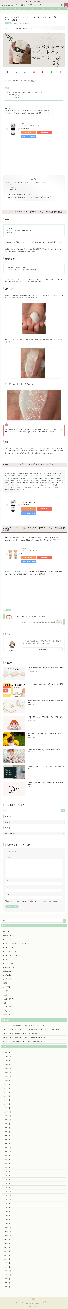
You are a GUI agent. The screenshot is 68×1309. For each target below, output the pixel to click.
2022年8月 (6, 1160)
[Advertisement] (34, 158)
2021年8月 (6, 1207)
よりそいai (8, 939)
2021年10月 (7, 1199)
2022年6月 (6, 1168)
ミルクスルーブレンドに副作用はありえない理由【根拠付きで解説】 (25, 1037)
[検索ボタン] (62, 5)
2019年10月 (7, 1275)
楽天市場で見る (44, 132)
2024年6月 (6, 1092)
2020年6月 (6, 1251)
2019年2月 (6, 1287)
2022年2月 (6, 1183)
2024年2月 (6, 1104)
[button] (7, 72)
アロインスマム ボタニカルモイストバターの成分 (24, 194)
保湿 (11, 185)
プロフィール (10, 1302)
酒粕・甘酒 (8, 1015)
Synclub (7, 931)
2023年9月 (6, 1124)
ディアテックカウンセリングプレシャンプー (19, 943)
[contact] (37, 1299)
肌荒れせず (13, 187)
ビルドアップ (8, 947)
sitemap (27, 1302)
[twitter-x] (33, 1299)
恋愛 (5, 983)
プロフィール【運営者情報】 (34, 1303)
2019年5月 (6, 1279)
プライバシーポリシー (55, 1302)
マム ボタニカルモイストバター (31, 126)
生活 (5, 995)
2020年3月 (6, 1263)
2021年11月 (7, 1195)
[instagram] (35, 1299)
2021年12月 (7, 1191)
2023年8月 (6, 1128)
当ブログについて (36, 1302)
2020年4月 (6, 1259)
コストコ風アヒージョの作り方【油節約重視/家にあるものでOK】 (24, 1026)
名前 (7, 881)
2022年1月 (6, 1187)
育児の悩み (8, 1007)
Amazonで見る (28, 132)
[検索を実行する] (63, 810)
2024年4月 (6, 1096)
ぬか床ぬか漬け (9, 935)
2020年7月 (6, 1247)
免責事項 (45, 1302)
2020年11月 (7, 1231)
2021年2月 (6, 1219)
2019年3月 (6, 1283)
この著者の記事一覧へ (42, 649)
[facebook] (31, 1299)
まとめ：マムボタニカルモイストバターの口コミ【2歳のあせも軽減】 (31, 197)
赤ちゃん (8, 23)
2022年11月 (7, 1148)
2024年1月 (6, 1108)
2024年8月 (6, 1084)
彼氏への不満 (8, 979)
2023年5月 (6, 1136)
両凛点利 (12, 650)
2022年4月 (6, 1175)
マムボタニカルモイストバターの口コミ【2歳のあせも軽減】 (28, 182)
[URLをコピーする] (60, 72)
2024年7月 (6, 1088)
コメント (8, 857)
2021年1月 (6, 1223)
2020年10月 (7, 1235)
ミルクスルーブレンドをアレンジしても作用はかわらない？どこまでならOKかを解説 (31, 1030)
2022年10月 (7, 1152)
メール (7, 887)
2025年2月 (6, 1060)
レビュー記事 (8, 963)
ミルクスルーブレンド (11, 955)
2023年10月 (7, 1120)
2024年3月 (6, 1100)
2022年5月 (6, 1171)
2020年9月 (6, 1239)
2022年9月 (6, 1156)
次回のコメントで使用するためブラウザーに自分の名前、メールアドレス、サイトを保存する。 (32, 901)
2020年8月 (6, 1243)
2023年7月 (6, 1132)
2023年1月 (6, 1144)
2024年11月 (7, 1072)
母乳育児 (7, 987)
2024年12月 (7, 1068)
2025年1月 (6, 1064)
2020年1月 (6, 1267)
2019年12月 (7, 1271)
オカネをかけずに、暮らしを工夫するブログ (23, 5)
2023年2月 (6, 1140)
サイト (7, 894)
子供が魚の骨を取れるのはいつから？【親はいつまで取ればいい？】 (25, 1041)
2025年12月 (7, 1056)
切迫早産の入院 (9, 967)
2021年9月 (6, 1203)
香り (11, 191)
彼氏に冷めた (8, 975)
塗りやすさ (13, 189)
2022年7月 (6, 1164)
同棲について (8, 971)
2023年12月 (7, 1112)
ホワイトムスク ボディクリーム (31, 551)
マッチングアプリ (10, 951)
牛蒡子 (6, 991)
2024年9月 (6, 1080)
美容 (5, 1003)
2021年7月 (6, 1211)
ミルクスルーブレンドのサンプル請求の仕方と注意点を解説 (22, 1033)
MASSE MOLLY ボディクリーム (15, 572)
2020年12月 (7, 1227)
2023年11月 (7, 1116)
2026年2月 (6, 1052)
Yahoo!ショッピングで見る (28, 136)
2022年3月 (6, 1179)
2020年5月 (6, 1255)
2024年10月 (7, 1076)
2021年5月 (6, 1215)
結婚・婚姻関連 (9, 999)
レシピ (6, 959)
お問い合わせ (19, 1302)
